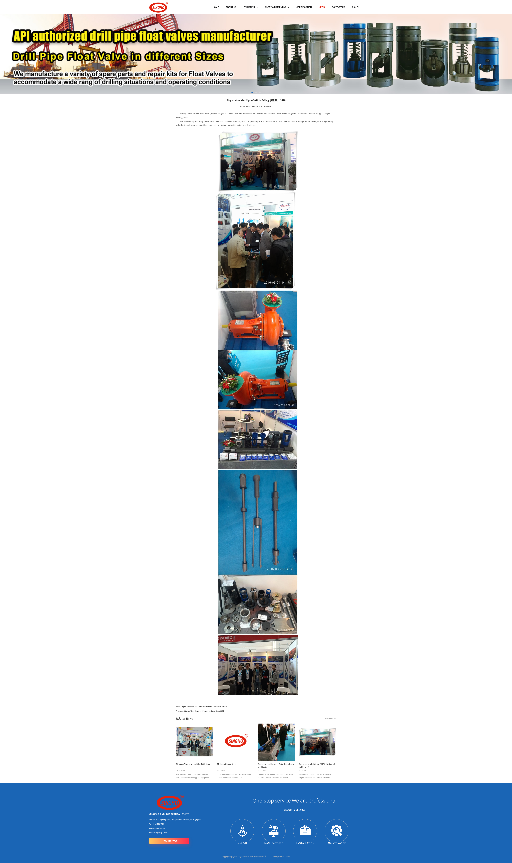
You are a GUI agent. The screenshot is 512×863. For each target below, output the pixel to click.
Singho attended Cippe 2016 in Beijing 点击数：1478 (317, 765)
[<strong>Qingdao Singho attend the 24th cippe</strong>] (194, 742)
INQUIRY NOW (169, 840)
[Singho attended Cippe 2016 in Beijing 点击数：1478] (317, 742)
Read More (330, 718)
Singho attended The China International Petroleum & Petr (204, 706)
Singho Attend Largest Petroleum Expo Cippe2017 (204, 711)
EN (358, 7)
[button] (10, 54)
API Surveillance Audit (226, 764)
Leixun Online (284, 856)
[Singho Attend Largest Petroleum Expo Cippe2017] (276, 742)
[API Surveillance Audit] (235, 742)
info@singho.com (160, 833)
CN (353, 7)
